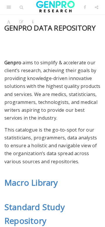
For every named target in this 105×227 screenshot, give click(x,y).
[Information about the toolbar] (33, 22)
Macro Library (31, 182)
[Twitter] (55, 7)
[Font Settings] (8, 22)
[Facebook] (84, 7)
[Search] (21, 7)
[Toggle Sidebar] (8, 7)
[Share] (96, 7)
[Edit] (21, 22)
